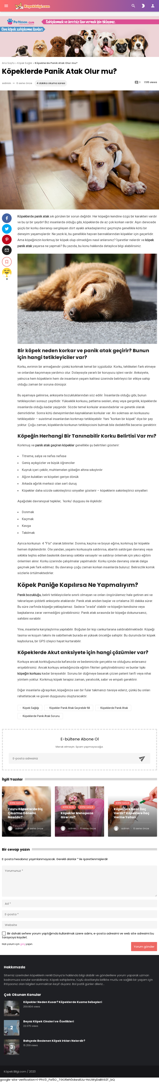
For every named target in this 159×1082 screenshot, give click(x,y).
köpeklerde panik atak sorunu (41, 716)
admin (6, 83)
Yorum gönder (144, 947)
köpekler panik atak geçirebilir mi (69, 707)
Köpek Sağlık (16, 803)
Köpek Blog (68, 807)
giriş (22, 944)
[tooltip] (7, 218)
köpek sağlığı (31, 707)
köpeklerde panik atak (114, 707)
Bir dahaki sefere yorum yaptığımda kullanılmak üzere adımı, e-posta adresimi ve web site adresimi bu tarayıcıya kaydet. (78, 935)
